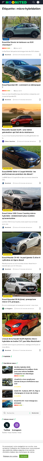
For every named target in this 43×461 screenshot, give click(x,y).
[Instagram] (16, 428)
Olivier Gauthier (10, 141)
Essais (6, 39)
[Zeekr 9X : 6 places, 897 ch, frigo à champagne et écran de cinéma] (7, 394)
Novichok (8, 55)
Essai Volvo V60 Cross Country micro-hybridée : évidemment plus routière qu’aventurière (19, 215)
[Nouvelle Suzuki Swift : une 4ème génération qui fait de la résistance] (21, 115)
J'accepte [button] (23, 456)
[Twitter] (6, 428)
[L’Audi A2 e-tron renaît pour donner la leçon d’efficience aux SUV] (7, 382)
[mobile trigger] (4, 2)
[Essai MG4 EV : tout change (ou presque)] (7, 404)
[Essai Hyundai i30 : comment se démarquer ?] (21, 70)
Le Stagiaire (9, 308)
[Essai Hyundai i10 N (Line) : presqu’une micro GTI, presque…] (21, 285)
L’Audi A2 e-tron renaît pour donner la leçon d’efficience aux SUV (26, 381)
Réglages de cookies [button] (10, 456)
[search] (33, 2)
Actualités (7, 126)
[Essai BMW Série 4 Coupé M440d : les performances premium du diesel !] (21, 157)
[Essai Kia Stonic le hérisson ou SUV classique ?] (21, 28)
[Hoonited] (16, 2)
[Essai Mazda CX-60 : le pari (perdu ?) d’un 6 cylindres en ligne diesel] (21, 243)
